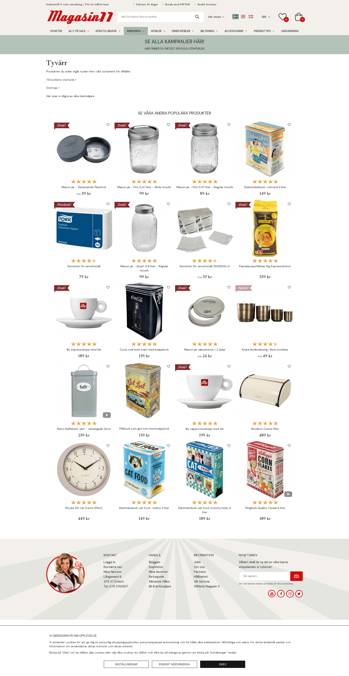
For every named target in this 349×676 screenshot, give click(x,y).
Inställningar (126, 664)
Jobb (197, 562)
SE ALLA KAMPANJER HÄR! (174, 41)
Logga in (109, 562)
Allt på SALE (76, 31)
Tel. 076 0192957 (116, 586)
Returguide (156, 577)
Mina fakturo (112, 572)
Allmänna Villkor (159, 582)
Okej (222, 664)
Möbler (156, 31)
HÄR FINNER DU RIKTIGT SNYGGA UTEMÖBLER (174, 48)
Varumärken (290, 31)
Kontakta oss (113, 567)
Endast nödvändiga (174, 664)
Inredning (134, 31)
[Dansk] (251, 16)
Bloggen (154, 562)
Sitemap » (53, 88)
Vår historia (201, 582)
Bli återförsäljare (160, 586)
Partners (200, 572)
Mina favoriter (158, 572)
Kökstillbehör (106, 31)
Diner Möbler (181, 31)
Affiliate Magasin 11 (207, 586)
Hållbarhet (201, 577)
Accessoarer (234, 31)
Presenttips (262, 31)
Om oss (199, 567)
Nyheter (56, 31)
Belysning (207, 31)
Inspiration (156, 567)
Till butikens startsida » (61, 80)
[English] (243, 16)
